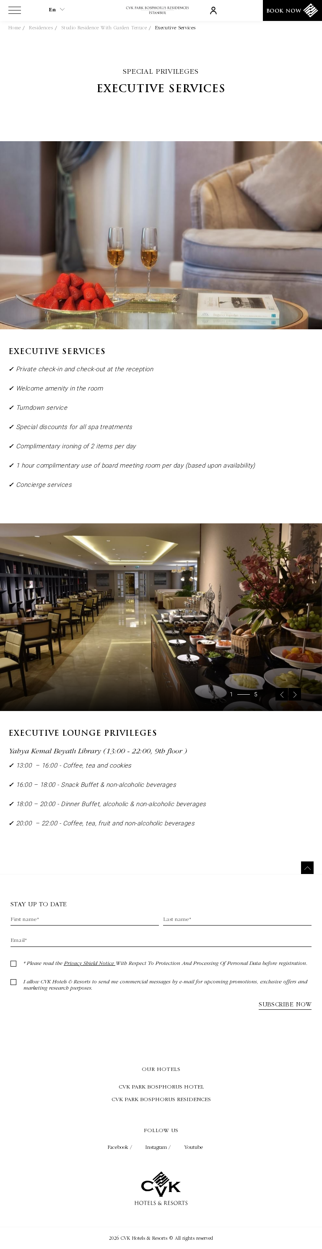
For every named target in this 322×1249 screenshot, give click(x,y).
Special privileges (161, 71)
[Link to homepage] (161, 10)
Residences (41, 28)
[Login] (213, 10)
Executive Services (175, 28)
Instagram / (158, 1147)
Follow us (161, 1130)
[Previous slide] (281, 694)
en (52, 10)
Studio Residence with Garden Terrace (104, 28)
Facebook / (121, 1147)
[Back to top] (307, 867)
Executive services (161, 89)
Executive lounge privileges (82, 734)
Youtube (193, 1147)
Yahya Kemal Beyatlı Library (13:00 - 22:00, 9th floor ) (97, 750)
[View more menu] (14, 12)
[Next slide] (294, 694)
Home (14, 28)
